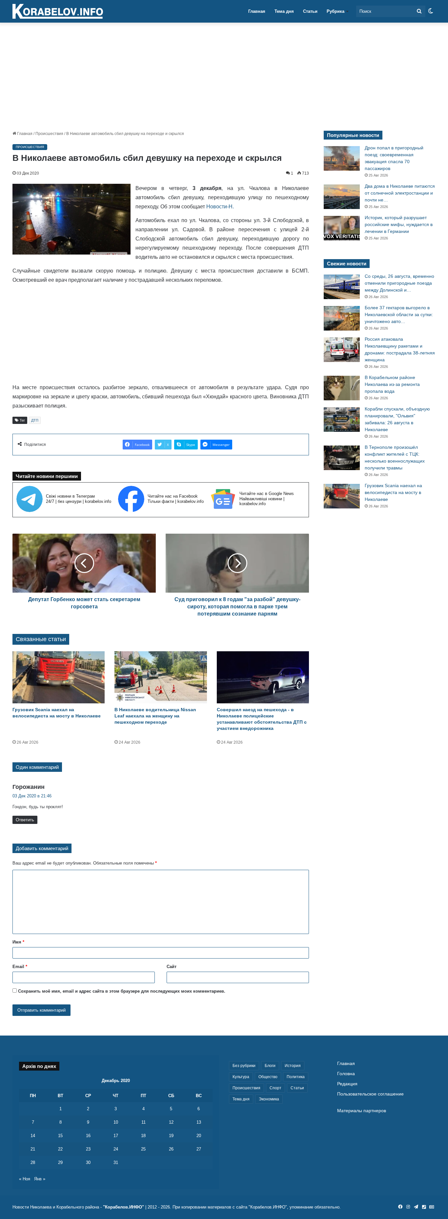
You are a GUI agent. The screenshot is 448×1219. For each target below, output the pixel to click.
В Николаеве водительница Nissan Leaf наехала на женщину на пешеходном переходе (155, 716)
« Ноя (24, 1178)
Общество (267, 1077)
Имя (18, 942)
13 (198, 1122)
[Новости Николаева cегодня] (57, 11)
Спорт (275, 1088)
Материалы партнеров (361, 1110)
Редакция (347, 1083)
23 (88, 1149)
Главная (256, 11)
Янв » (39, 1178)
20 (198, 1135)
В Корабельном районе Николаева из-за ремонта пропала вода (392, 384)
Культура (241, 1077)
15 (60, 1135)
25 (143, 1149)
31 (115, 1162)
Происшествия (49, 133)
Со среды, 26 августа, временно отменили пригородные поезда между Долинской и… (399, 283)
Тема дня (284, 11)
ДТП (34, 420)
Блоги (270, 1065)
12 (171, 1122)
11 (143, 1122)
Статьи (310, 11)
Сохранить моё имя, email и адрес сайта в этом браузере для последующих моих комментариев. (121, 991)
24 (115, 1149)
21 (33, 1149)
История (293, 1065)
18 (143, 1135)
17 (115, 1135)
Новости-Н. (220, 206)
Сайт (171, 966)
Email (19, 966)
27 (198, 1149)
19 (171, 1135)
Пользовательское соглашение (370, 1094)
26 (171, 1149)
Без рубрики (244, 1065)
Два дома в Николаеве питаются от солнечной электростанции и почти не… (400, 192)
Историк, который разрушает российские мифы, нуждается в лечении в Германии (399, 224)
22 (60, 1149)
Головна (346, 1073)
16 (88, 1135)
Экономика (269, 1099)
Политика (296, 1077)
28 (33, 1162)
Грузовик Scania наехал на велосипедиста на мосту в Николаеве (393, 492)
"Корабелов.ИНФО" (123, 1207)
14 (33, 1135)
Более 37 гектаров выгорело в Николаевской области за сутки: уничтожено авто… (399, 314)
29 (60, 1162)
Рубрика (335, 11)
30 (88, 1162)
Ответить (25, 819)
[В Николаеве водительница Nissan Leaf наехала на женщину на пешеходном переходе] (160, 677)
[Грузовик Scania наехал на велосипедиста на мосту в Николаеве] (58, 677)
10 (115, 1122)
